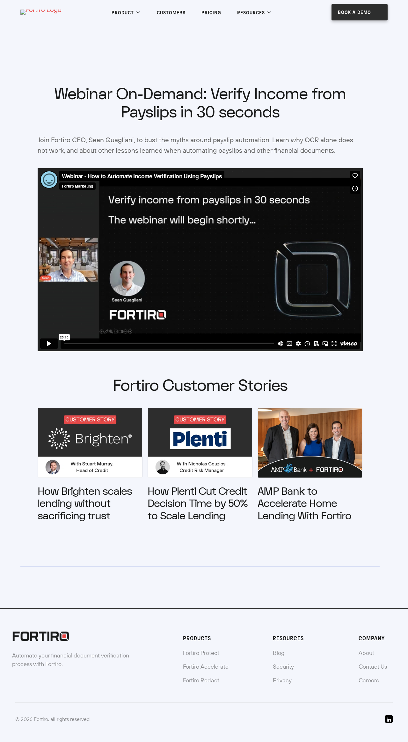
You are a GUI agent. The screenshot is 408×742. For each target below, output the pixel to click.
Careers (369, 680)
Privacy (282, 680)
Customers (171, 12)
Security (283, 666)
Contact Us (373, 666)
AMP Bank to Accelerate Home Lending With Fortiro (306, 504)
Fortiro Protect (201, 653)
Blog (278, 653)
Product (123, 12)
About (366, 653)
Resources (251, 12)
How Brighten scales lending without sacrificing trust (85, 504)
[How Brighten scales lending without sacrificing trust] (90, 442)
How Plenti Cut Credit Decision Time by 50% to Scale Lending (198, 504)
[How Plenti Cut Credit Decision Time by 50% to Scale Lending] (200, 442)
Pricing (211, 12)
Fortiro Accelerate (206, 666)
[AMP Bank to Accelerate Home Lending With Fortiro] (310, 442)
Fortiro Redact (201, 680)
